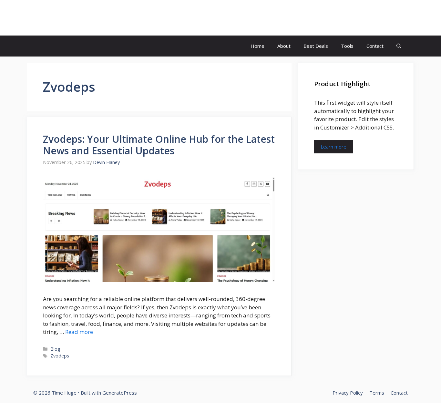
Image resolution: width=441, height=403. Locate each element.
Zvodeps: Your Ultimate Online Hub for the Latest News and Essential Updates (159, 144)
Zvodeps (59, 356)
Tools (347, 46)
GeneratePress (119, 392)
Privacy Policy (348, 392)
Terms (376, 392)
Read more (79, 332)
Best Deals (315, 46)
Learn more (333, 146)
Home (257, 46)
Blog (55, 349)
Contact (375, 46)
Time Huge (62, 17)
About (284, 46)
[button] (399, 46)
